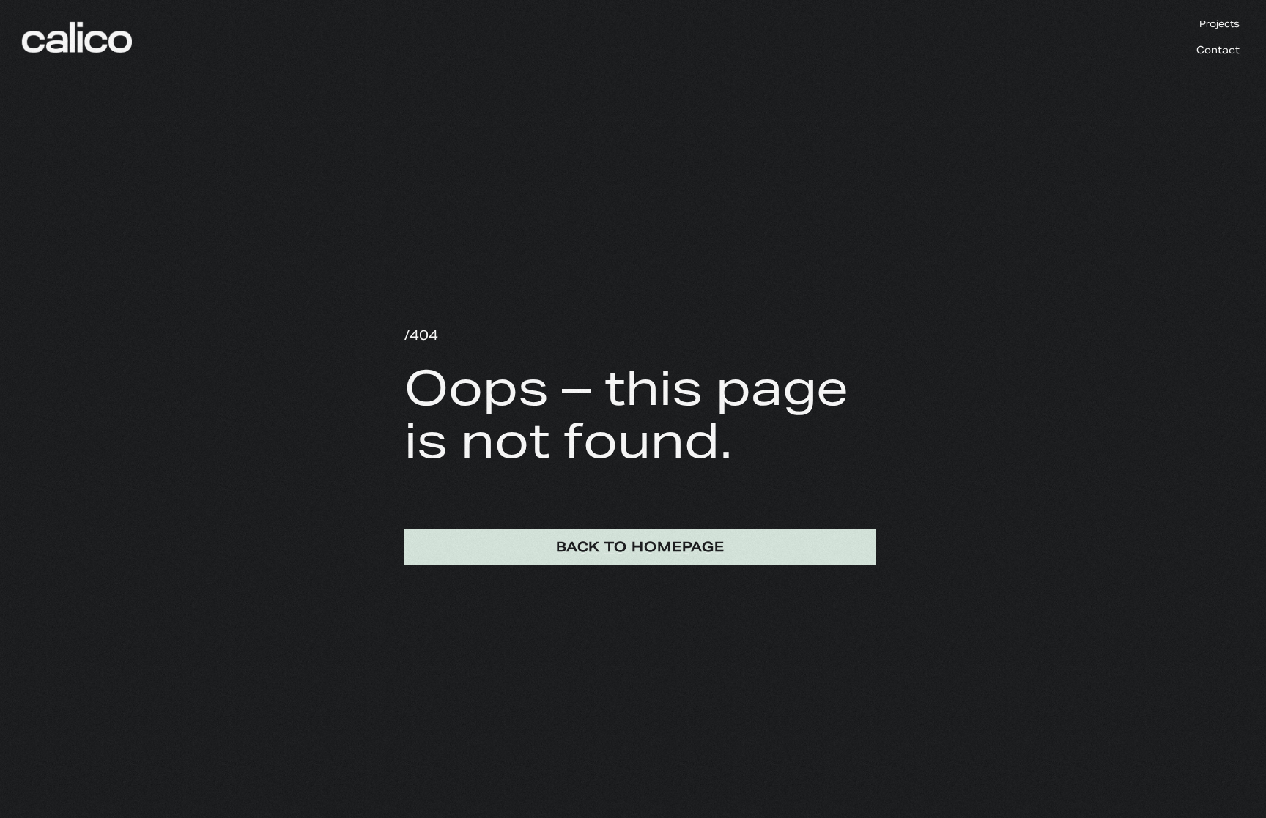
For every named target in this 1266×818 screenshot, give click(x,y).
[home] (72, 22)
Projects (1219, 23)
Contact (1218, 50)
